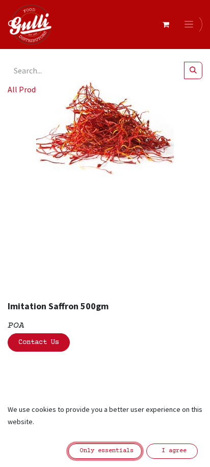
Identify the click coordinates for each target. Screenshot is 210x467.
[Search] (193, 70)
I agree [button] (172, 451)
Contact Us (38, 342)
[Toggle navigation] (190, 24)
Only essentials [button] (105, 451)
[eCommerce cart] (165, 24)
